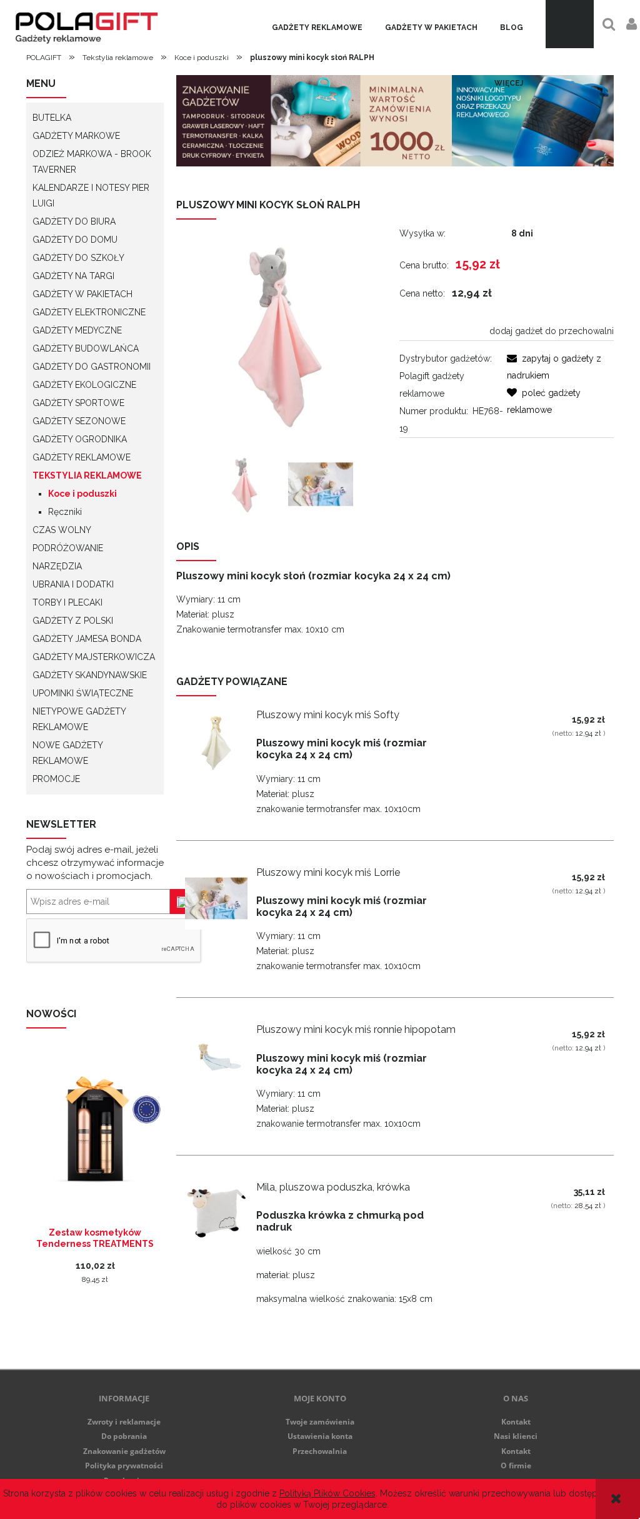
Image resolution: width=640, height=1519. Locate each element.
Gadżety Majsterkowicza (93, 657)
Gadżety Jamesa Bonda (86, 639)
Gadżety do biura (74, 221)
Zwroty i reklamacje (124, 1421)
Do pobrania (124, 1436)
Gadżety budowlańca (85, 348)
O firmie (516, 1465)
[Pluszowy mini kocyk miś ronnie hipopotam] (216, 1055)
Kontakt (516, 1421)
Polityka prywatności (124, 1465)
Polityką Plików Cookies (327, 1493)
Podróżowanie (67, 548)
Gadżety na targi (73, 276)
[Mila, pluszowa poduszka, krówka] (216, 1213)
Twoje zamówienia (320, 1421)
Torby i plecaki (67, 602)
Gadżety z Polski (72, 621)
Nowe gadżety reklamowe (67, 753)
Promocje (56, 779)
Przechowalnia (319, 1451)
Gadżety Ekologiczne (84, 385)
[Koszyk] (570, 24)
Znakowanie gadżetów (124, 1451)
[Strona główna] (84, 24)
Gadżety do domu (75, 240)
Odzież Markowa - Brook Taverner (91, 162)
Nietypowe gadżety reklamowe (79, 719)
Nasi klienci (516, 1436)
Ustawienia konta (320, 1436)
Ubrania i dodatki (73, 584)
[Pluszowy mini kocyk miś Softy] (216, 740)
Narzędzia (57, 566)
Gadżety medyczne (77, 330)
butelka (51, 118)
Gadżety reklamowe (317, 27)
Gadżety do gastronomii (91, 367)
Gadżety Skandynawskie (89, 675)
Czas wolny (61, 530)
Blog (511, 27)
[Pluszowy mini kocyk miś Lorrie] (216, 898)
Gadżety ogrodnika (79, 439)
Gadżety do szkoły (78, 258)
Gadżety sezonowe (79, 421)
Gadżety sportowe (78, 403)
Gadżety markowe (76, 136)
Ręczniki (65, 512)
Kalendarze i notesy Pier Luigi (90, 195)
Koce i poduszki (82, 494)
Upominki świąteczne (82, 693)
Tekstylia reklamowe (87, 475)
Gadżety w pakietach (431, 27)
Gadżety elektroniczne (89, 312)
